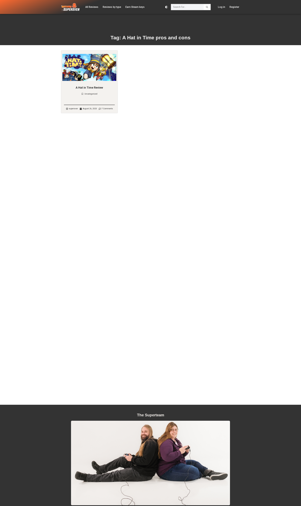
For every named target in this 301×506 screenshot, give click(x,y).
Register (234, 6)
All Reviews (91, 6)
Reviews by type (112, 6)
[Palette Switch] (166, 7)
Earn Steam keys (135, 6)
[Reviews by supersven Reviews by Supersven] (70, 7)
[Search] (207, 7)
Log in (221, 6)
